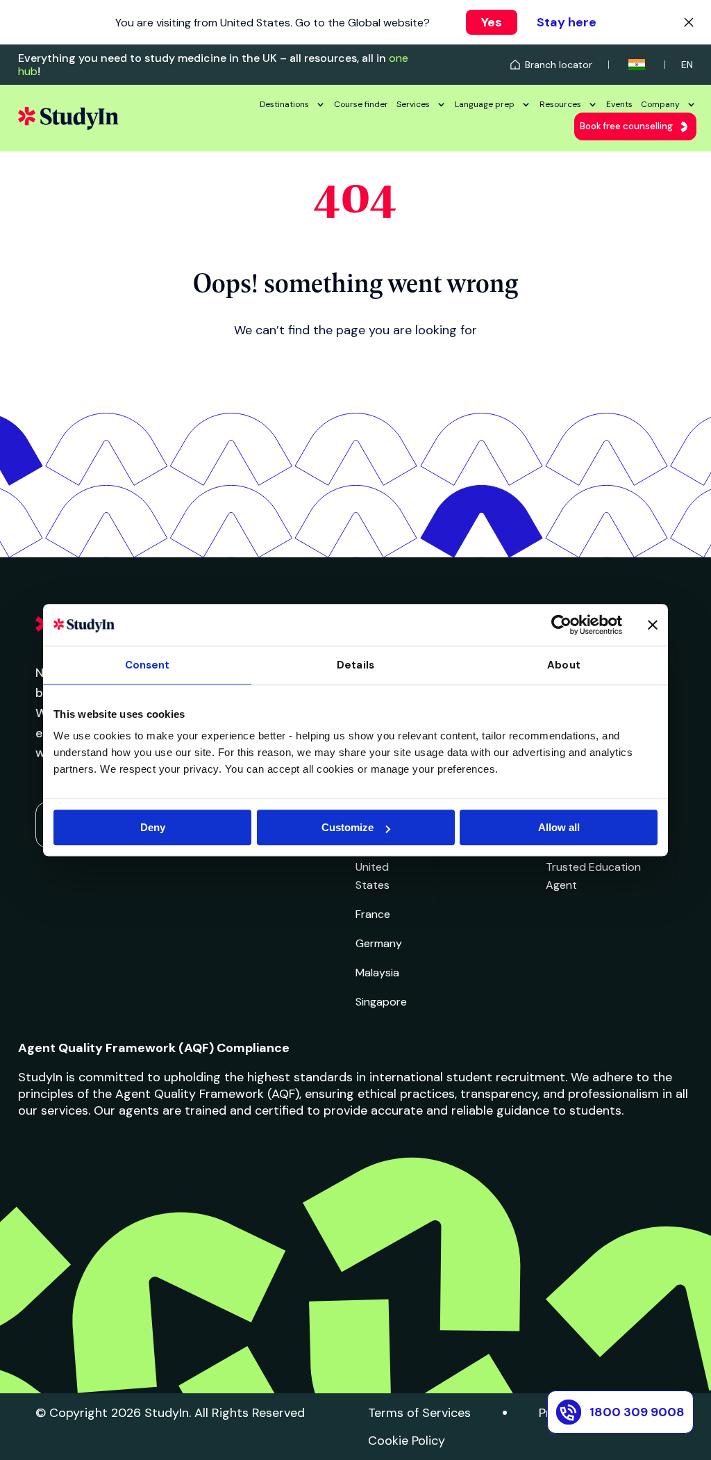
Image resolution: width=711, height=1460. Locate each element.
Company (660, 104)
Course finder (361, 104)
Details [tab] (355, 665)
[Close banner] (653, 625)
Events (619, 104)
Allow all (559, 827)
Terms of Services (419, 1412)
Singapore (381, 1001)
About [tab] (563, 665)
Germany (379, 943)
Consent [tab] (147, 665)
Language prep (485, 104)
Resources (560, 104)
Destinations (284, 104)
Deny (152, 827)
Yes (491, 22)
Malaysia (377, 972)
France (373, 914)
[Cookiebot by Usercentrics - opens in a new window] (561, 624)
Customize (347, 827)
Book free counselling (626, 126)
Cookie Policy (406, 1440)
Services (413, 104)
